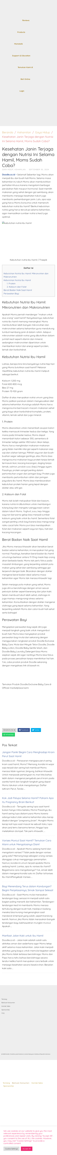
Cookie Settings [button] (11, 1149)
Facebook (24, 730)
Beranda (7, 132)
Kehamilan (24, 132)
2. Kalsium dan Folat (16, 286)
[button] (5, 122)
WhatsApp (9, 734)
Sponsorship (8, 1086)
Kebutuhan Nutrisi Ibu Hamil (17, 280)
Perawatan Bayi (11, 293)
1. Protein (11, 283)
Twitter (37, 730)
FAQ (3, 1013)
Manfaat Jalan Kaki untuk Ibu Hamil (22, 935)
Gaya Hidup (42, 132)
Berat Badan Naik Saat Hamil (18, 290)
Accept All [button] (27, 1149)
